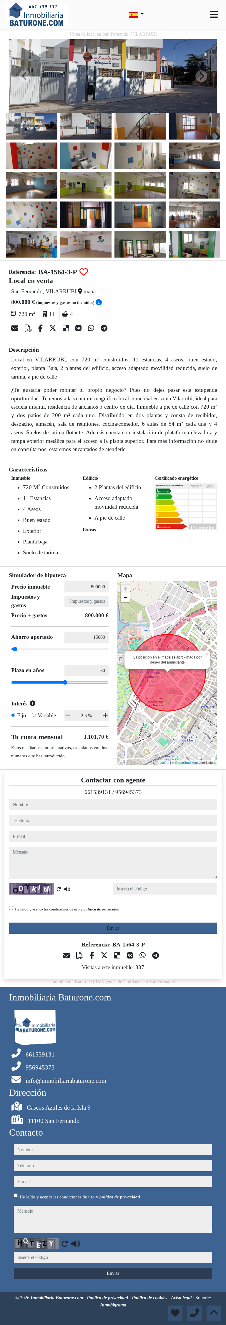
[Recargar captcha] (59, 889)
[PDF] (29, 328)
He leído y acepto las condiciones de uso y (67, 909)
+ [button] (125, 588)
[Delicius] (67, 328)
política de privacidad (101, 909)
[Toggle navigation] (214, 14)
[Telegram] (104, 328)
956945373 (128, 792)
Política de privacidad (108, 1297)
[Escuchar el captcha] (67, 889)
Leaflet (164, 762)
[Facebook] (41, 328)
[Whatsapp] (92, 328)
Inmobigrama (113, 1304)
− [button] (125, 597)
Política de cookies (150, 1297)
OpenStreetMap (186, 762)
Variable (47, 715)
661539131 (97, 792)
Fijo (21, 715)
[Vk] (79, 328)
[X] (53, 328)
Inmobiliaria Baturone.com (57, 1297)
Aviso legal (182, 1297)
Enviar (113, 928)
